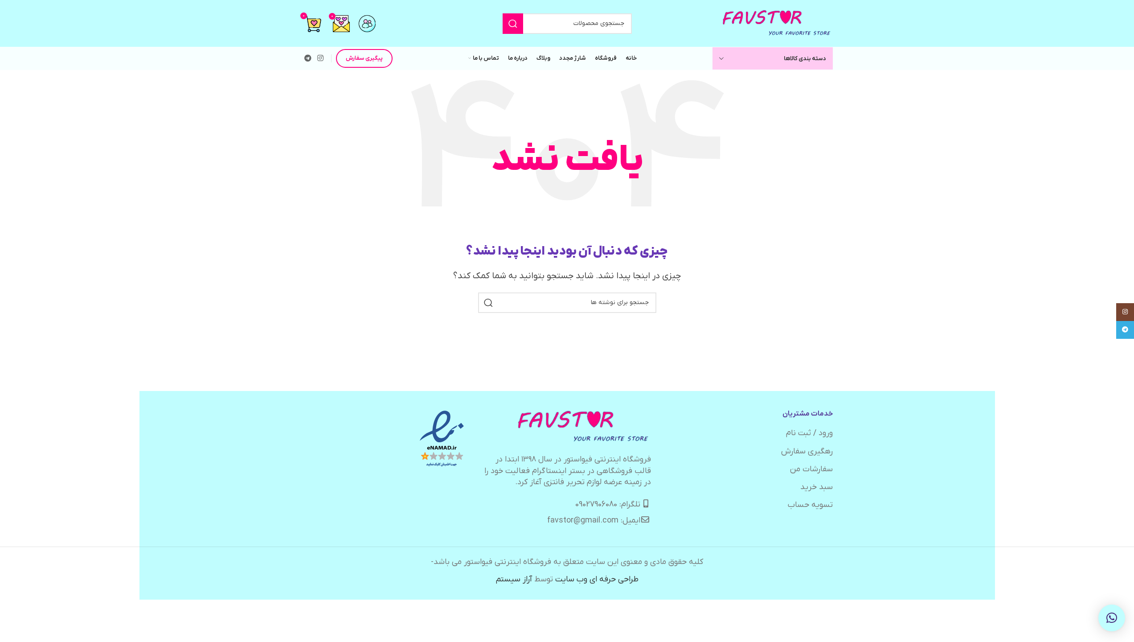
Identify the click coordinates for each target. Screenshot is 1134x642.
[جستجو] (513, 23)
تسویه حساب (810, 505)
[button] (1111, 618)
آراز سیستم (514, 579)
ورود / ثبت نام (809, 433)
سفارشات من (811, 469)
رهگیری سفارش (807, 451)
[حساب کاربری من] (367, 24)
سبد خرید (816, 487)
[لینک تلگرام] (308, 58)
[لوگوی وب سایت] (777, 23)
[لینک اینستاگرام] (321, 58)
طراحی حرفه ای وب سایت (597, 579)
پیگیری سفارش (364, 58)
